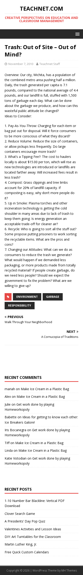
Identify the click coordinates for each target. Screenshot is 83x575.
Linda (9, 450)
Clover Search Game (20, 513)
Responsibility (19, 305)
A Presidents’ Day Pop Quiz (25, 521)
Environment (27, 297)
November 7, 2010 (20, 64)
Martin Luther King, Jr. (21, 544)
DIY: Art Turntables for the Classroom (33, 536)
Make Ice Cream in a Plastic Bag (45, 389)
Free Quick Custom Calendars (27, 552)
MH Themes (69, 570)
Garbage (52, 297)
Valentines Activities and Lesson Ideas (33, 529)
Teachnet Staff (49, 64)
